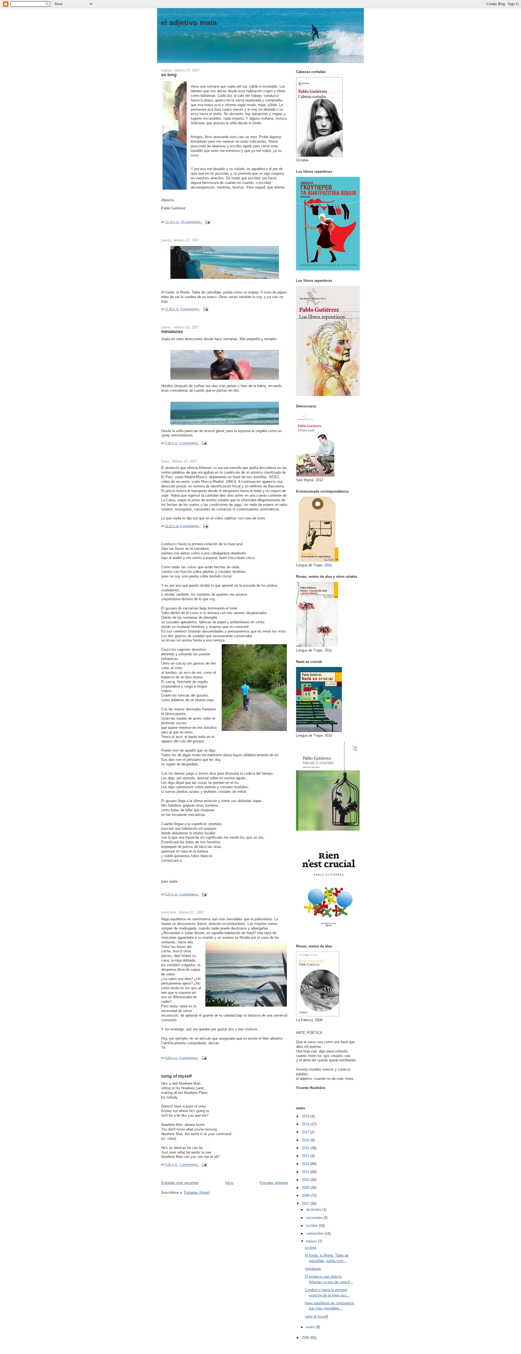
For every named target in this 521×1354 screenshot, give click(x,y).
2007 (306, 1204)
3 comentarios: (190, 309)
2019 (306, 1116)
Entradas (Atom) (197, 1192)
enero (311, 1327)
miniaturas (172, 331)
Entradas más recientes (180, 1183)
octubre (312, 1226)
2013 (306, 1156)
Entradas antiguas (274, 1183)
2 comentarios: (189, 894)
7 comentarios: (189, 1164)
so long (169, 74)
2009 (306, 1188)
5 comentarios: (190, 526)
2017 (306, 1132)
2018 (306, 1124)
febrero (312, 1241)
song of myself (176, 1076)
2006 (306, 1338)
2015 (306, 1148)
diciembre (314, 1210)
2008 (306, 1195)
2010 (306, 1180)
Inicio (229, 1183)
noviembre (314, 1218)
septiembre (315, 1233)
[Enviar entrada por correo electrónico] (207, 222)
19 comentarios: (191, 222)
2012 (306, 1164)
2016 (306, 1140)
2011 (306, 1172)
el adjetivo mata (189, 22)
